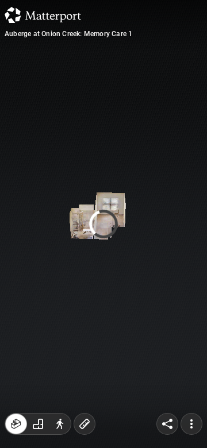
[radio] (16, 424)
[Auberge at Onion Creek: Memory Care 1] (103, 224)
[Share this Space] (167, 424)
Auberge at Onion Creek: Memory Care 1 (68, 34)
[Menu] (191, 424)
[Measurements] (84, 424)
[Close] (189, 97)
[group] (38, 424)
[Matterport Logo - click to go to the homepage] (42, 15)
